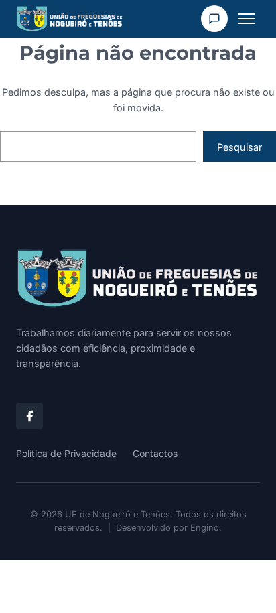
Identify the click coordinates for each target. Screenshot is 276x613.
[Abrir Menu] (246, 18)
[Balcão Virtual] (214, 18)
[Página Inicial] (138, 278)
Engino (204, 528)
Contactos (155, 453)
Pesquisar (239, 147)
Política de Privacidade (66, 453)
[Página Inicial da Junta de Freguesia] (69, 18)
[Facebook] (29, 416)
